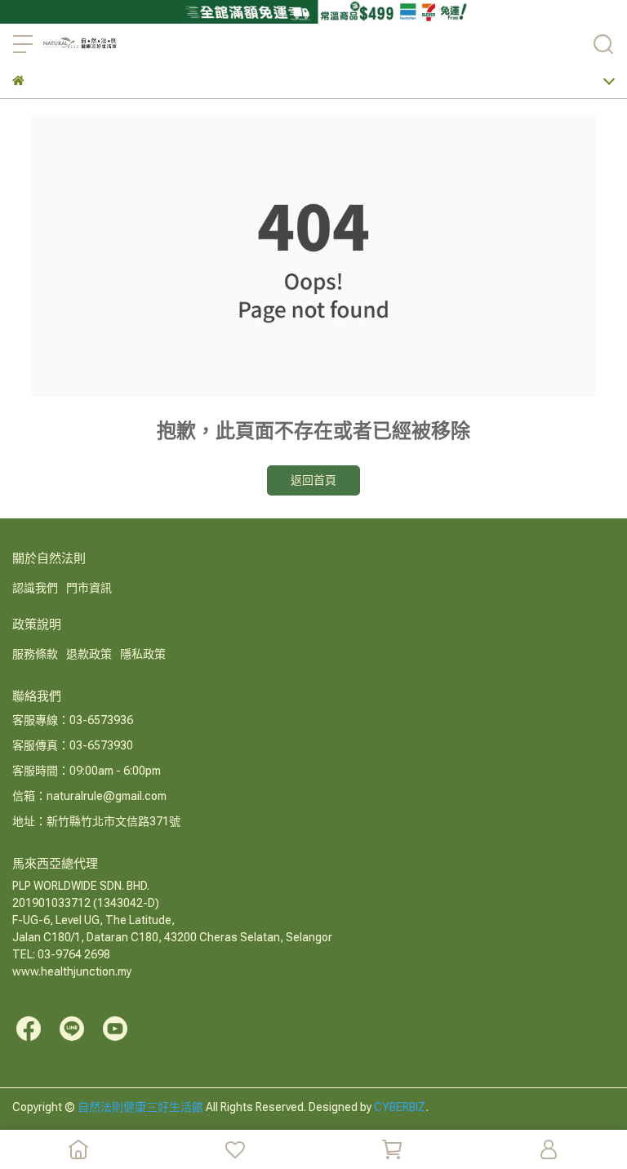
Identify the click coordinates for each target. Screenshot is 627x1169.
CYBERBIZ (400, 1106)
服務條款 (35, 653)
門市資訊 (89, 587)
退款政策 (89, 653)
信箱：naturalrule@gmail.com (89, 795)
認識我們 (35, 587)
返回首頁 (313, 480)
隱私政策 (143, 653)
